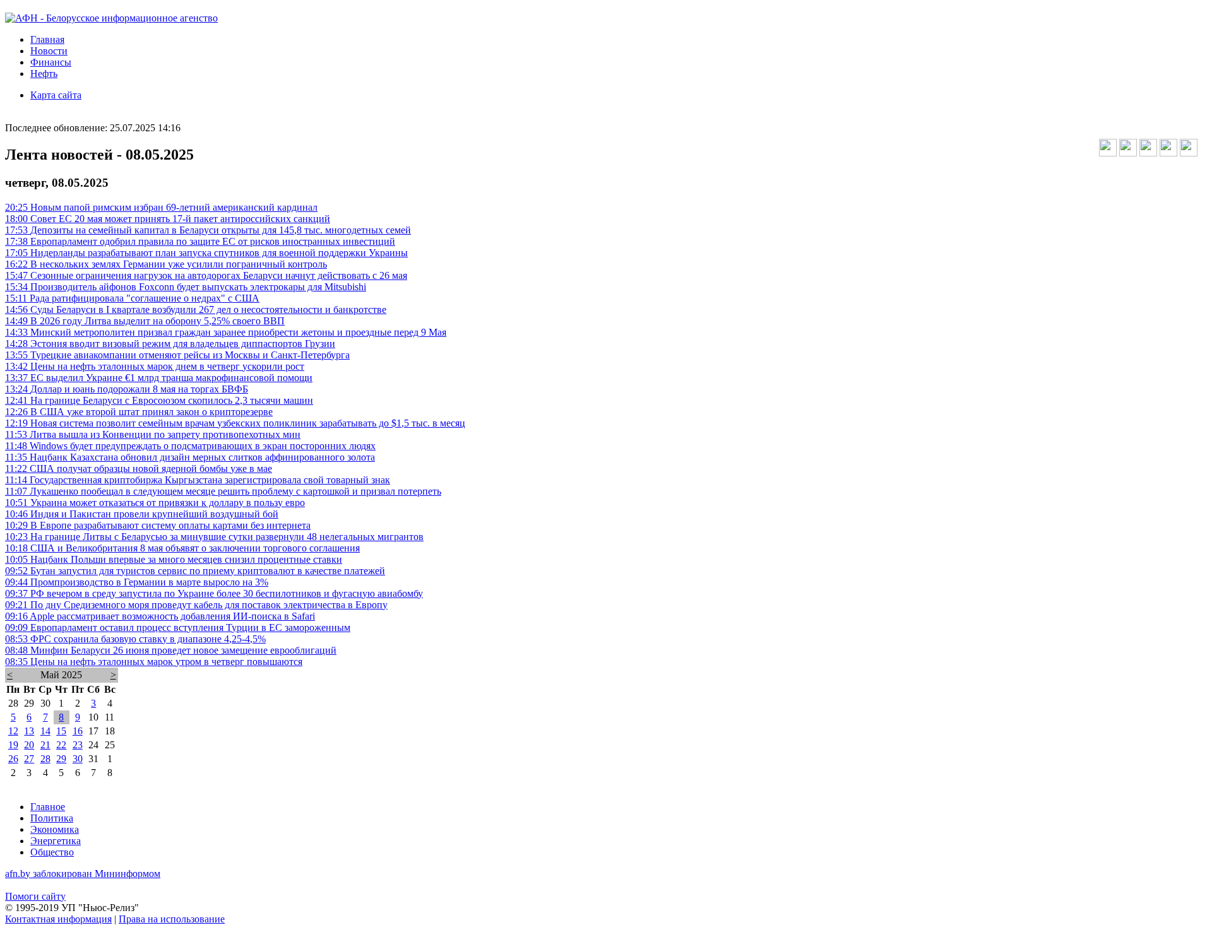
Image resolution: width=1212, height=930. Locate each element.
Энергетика (55, 840)
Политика (51, 818)
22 (61, 744)
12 (13, 731)
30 (78, 758)
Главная (47, 39)
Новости (49, 50)
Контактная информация (58, 919)
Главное (47, 806)
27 (29, 758)
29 (61, 758)
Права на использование (172, 919)
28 (45, 758)
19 (13, 744)
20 (29, 744)
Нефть (43, 73)
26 (13, 758)
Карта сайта (55, 95)
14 (45, 731)
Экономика (54, 829)
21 (45, 744)
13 (29, 731)
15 (61, 731)
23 (78, 744)
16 (78, 731)
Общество (52, 852)
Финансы (50, 62)
